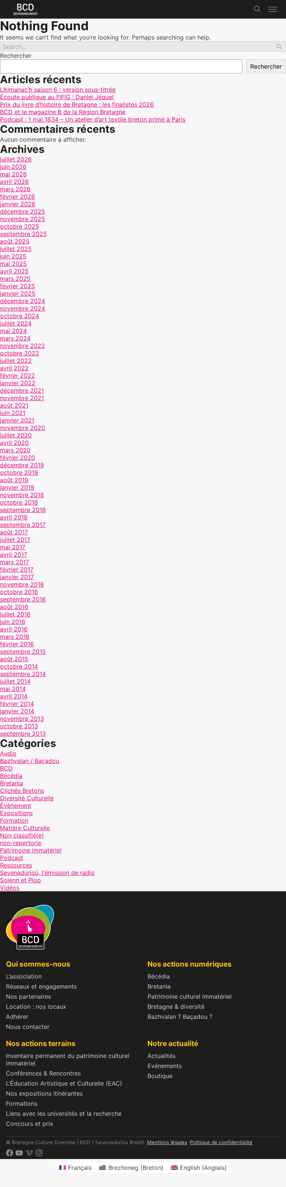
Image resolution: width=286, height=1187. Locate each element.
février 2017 (17, 569)
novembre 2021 (22, 398)
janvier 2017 (17, 577)
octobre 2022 (19, 353)
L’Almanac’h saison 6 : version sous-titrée (57, 89)
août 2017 (14, 532)
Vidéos (9, 887)
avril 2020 (14, 442)
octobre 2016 (19, 592)
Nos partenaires (28, 996)
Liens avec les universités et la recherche (63, 1113)
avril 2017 (13, 554)
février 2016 (17, 644)
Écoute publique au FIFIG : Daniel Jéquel (57, 97)
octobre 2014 (19, 666)
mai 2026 (13, 174)
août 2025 (14, 241)
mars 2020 (15, 450)
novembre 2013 (22, 718)
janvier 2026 (17, 204)
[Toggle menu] (272, 9)
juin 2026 (13, 166)
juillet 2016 (15, 614)
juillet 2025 (16, 248)
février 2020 (17, 457)
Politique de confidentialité (221, 1142)
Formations (21, 1103)
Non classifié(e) (22, 835)
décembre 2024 (22, 301)
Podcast (11, 857)
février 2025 (17, 286)
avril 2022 (14, 368)
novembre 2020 (22, 427)
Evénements (164, 1066)
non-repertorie (20, 843)
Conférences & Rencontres (43, 1073)
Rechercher (16, 55)
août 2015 (14, 659)
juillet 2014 (15, 681)
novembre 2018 (22, 495)
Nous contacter (28, 1026)
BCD (6, 768)
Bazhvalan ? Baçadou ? (179, 1016)
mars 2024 (15, 338)
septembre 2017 (22, 524)
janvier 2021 (17, 420)
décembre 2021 (22, 390)
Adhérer (17, 1016)
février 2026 (17, 196)
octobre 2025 (19, 226)
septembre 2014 (23, 674)
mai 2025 (13, 263)
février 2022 (17, 375)
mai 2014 (13, 689)
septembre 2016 (23, 599)
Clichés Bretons (22, 790)
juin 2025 (13, 256)
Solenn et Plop (20, 880)
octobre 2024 (19, 316)
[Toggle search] (257, 9)
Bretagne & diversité (175, 1006)
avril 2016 (14, 629)
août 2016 (14, 606)
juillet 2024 (16, 323)
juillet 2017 (15, 539)
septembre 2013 (23, 733)
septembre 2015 (23, 651)
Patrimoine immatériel (30, 850)
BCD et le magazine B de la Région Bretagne (62, 112)
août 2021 (14, 405)
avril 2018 (14, 517)
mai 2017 (12, 547)
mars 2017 (14, 562)
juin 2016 (12, 621)
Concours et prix (29, 1123)
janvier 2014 (17, 711)
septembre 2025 (23, 234)
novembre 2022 (22, 345)
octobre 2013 (19, 726)
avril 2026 (14, 181)
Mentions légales (167, 1142)
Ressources (16, 865)
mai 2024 (13, 331)
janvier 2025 (17, 293)
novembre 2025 (22, 219)
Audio (8, 753)
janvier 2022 (17, 383)
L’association (24, 976)
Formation (14, 820)
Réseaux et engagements (41, 986)
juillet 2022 (16, 360)
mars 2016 (14, 636)
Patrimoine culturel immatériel (189, 996)
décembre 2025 (22, 211)
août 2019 (14, 480)
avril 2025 (14, 271)
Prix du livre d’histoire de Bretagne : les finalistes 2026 (77, 104)
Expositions (16, 813)
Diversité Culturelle (27, 798)
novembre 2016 (22, 584)
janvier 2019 (17, 487)
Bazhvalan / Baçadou (29, 760)
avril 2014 (14, 696)
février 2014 (17, 703)
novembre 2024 (22, 308)
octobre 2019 (19, 472)
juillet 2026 (16, 159)
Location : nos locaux (36, 1006)
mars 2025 (15, 278)
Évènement (15, 805)
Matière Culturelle (25, 828)
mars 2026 (15, 189)
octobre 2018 (19, 502)
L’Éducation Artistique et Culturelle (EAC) (64, 1083)
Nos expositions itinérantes (44, 1093)
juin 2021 (12, 413)
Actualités (161, 1055)
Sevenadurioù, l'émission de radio (47, 872)
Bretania (11, 783)
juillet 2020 (16, 435)
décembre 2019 (22, 465)
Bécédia (11, 775)
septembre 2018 (23, 510)
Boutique (159, 1076)
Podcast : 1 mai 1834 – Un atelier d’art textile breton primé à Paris (92, 119)
